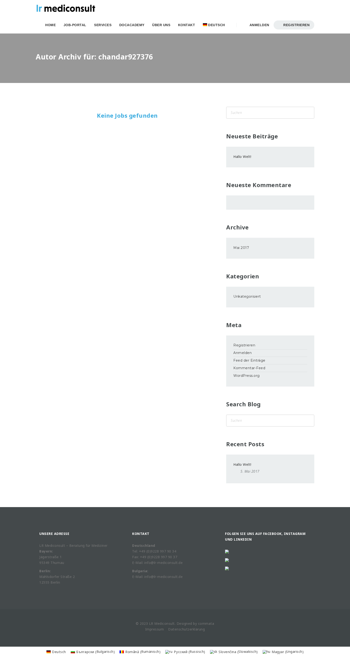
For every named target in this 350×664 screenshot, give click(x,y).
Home (50, 25)
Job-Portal (75, 25)
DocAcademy (132, 25)
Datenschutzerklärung (186, 629)
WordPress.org (246, 375)
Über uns (161, 25)
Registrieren (296, 25)
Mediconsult (164, 623)
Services (102, 25)
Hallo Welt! (242, 156)
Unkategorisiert (247, 296)
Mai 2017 (241, 248)
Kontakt (186, 25)
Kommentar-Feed (249, 368)
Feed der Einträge (249, 360)
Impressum (154, 629)
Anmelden (258, 25)
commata (206, 623)
